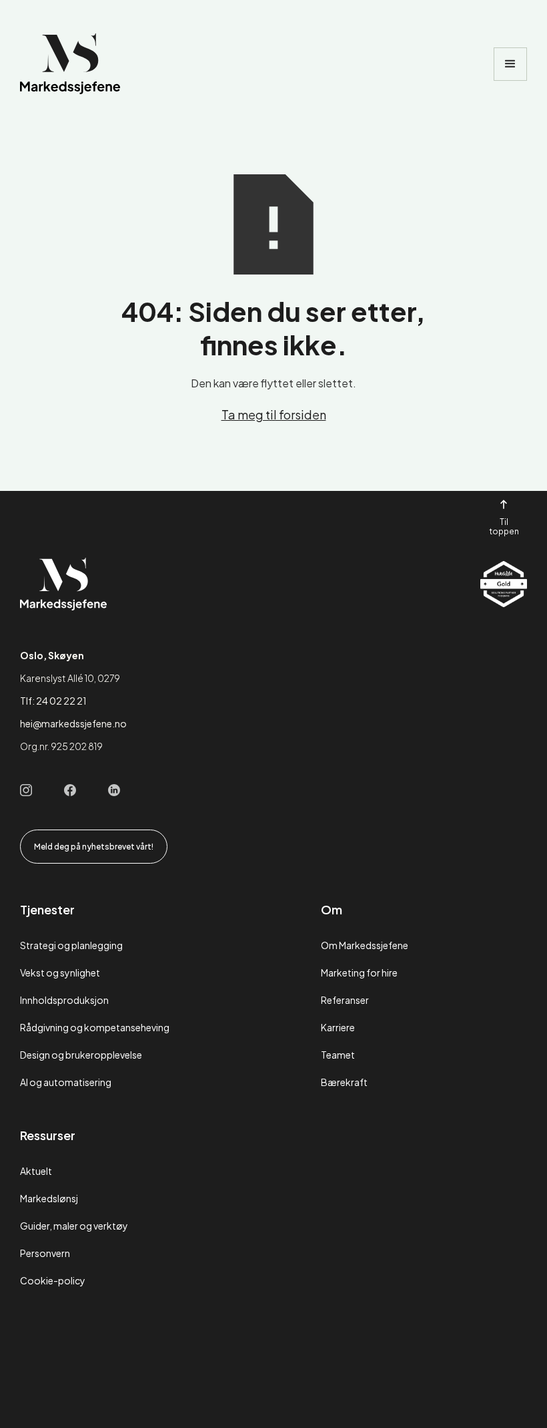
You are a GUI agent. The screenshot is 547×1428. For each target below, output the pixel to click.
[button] (510, 64)
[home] (70, 63)
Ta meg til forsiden (273, 414)
